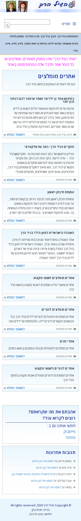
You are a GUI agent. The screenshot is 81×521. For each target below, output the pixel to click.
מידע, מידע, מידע (14, 43)
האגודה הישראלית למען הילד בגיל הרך (47, 233)
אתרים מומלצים (64, 179)
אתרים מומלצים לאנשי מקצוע (54, 278)
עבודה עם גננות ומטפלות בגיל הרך (38, 134)
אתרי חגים (67, 341)
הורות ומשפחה (70, 43)
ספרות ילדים (54, 43)
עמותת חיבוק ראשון (60, 192)
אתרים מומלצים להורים (58, 309)
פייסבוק (69, 431)
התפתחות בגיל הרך (67, 36)
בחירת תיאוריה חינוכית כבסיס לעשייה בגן (34, 474)
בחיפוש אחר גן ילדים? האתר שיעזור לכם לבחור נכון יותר (42, 100)
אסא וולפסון (36, 514)
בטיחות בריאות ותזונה (35, 43)
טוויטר (70, 437)
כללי (75, 50)
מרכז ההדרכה (32, 36)
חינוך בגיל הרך (48, 36)
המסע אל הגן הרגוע (43, 461)
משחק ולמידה (17, 36)
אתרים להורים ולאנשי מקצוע (54, 368)
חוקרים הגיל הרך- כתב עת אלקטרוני (49, 147)
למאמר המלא (16, 135)
